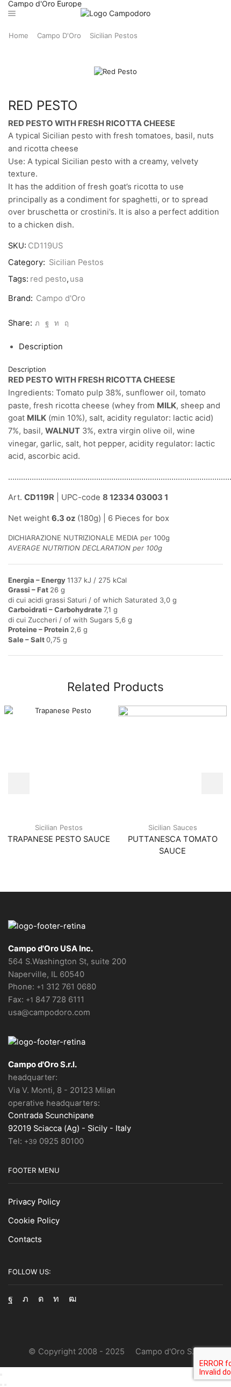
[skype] (65, 323)
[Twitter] (37, 323)
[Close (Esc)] (1, 1375)
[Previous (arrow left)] (1, 1385)
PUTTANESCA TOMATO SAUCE (173, 845)
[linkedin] (57, 323)
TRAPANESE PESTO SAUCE (59, 839)
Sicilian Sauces (172, 827)
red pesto (48, 279)
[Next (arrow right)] (5, 1385)
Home (18, 35)
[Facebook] (47, 323)
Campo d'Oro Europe (45, 4)
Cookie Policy (34, 1220)
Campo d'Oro (59, 35)
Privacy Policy (34, 1202)
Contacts (25, 1239)
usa (76, 279)
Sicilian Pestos (114, 35)
